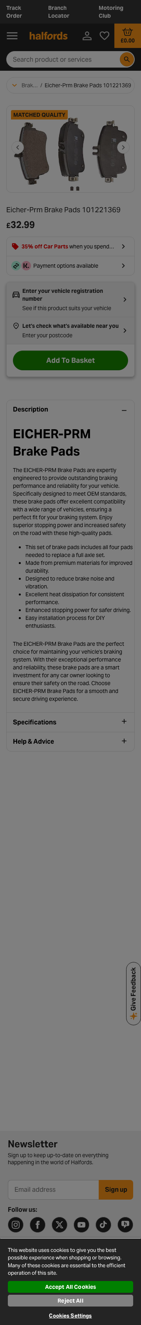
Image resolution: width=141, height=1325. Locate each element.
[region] (70, 1281)
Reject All (70, 1300)
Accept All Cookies (70, 1286)
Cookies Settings (70, 1315)
